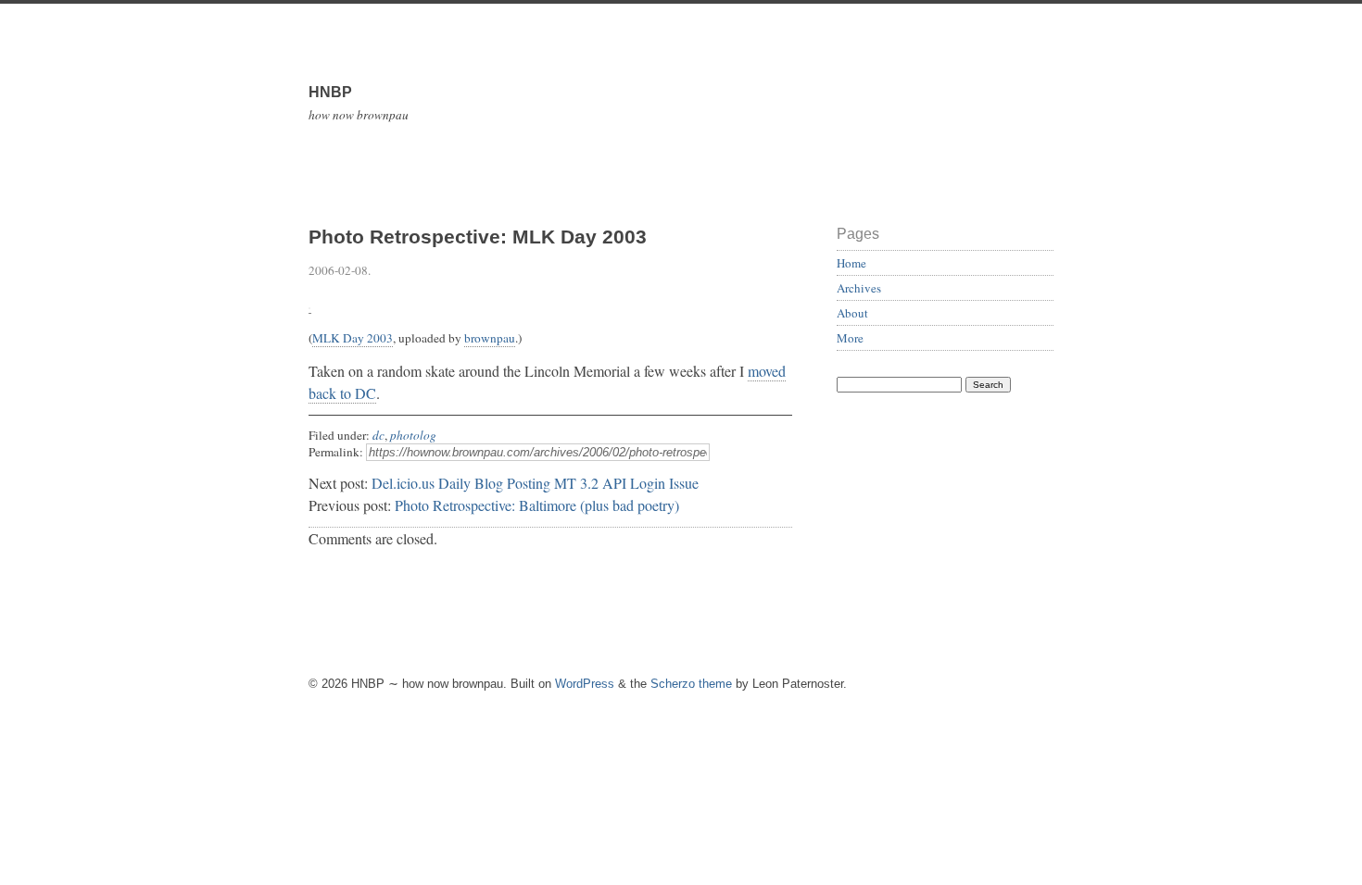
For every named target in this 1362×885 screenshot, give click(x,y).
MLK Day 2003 (352, 338)
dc (378, 435)
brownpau (489, 338)
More (850, 338)
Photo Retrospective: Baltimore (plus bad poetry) (537, 505)
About (852, 313)
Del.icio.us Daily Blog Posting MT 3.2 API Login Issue (535, 482)
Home (851, 263)
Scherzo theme (691, 684)
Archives (859, 288)
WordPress (584, 684)
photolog (413, 435)
